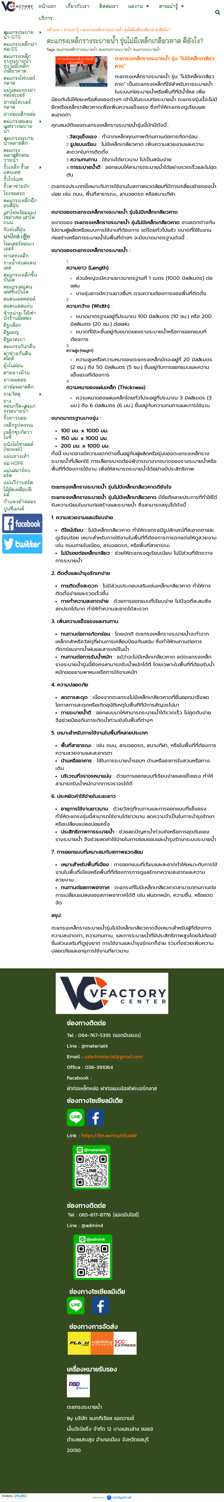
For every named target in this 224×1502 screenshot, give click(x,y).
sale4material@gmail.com (113, 1056)
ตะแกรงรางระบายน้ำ (115, 49)
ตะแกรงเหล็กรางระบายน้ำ (77, 49)
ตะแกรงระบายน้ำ (146, 49)
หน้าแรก (53, 29)
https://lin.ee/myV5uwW (109, 1135)
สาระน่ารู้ (71, 29)
